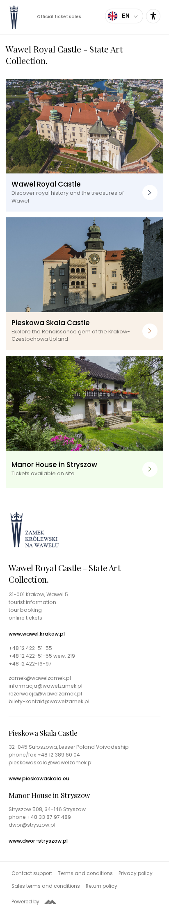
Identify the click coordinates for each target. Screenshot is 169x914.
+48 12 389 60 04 (58, 754)
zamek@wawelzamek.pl (40, 678)
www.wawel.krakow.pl (37, 634)
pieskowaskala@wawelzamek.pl (51, 763)
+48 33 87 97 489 (49, 817)
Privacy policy (136, 873)
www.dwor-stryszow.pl (38, 841)
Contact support (31, 873)
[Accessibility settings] (153, 16)
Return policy (101, 886)
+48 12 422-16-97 (30, 664)
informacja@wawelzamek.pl (45, 686)
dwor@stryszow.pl (32, 825)
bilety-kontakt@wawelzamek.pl (49, 701)
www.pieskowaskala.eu (39, 779)
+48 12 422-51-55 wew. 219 (42, 656)
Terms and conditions (85, 873)
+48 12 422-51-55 (30, 648)
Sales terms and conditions (45, 886)
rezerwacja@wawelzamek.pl (45, 694)
